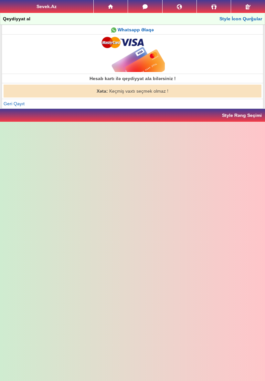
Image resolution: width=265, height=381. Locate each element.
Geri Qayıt (14, 103)
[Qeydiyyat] (248, 6)
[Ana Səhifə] (111, 6)
